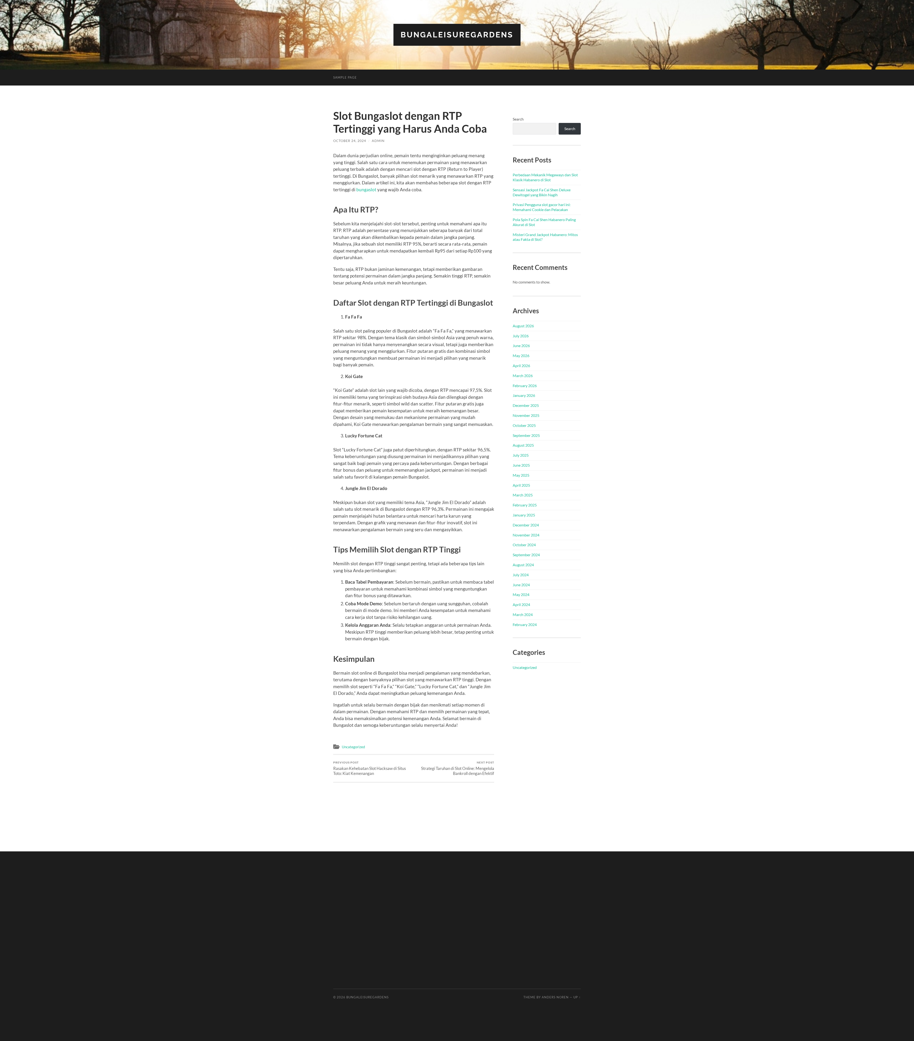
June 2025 (521, 465)
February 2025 (525, 505)
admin (378, 141)
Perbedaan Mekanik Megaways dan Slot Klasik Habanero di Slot (545, 177)
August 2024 (523, 564)
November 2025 (526, 415)
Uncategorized (353, 747)
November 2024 (526, 535)
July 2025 (521, 455)
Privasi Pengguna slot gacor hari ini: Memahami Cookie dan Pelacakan (542, 207)
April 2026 (521, 365)
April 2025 (521, 485)
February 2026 (525, 385)
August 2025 (523, 445)
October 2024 (524, 544)
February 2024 (525, 624)
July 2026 (521, 336)
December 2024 (526, 525)
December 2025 (526, 405)
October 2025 (524, 425)
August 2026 (523, 325)
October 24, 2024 (349, 141)
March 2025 (523, 495)
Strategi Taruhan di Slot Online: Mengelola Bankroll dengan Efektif (457, 768)
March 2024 (523, 614)
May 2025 (521, 475)
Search (518, 119)
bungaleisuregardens (457, 34)
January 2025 (524, 515)
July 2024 (521, 574)
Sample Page (345, 77)
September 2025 (526, 435)
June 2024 (521, 584)
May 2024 (521, 594)
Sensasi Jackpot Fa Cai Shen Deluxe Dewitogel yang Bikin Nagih (542, 192)
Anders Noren (555, 997)
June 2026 (521, 345)
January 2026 (524, 395)
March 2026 (523, 375)
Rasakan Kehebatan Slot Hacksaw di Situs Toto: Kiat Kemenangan (369, 768)
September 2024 (526, 554)
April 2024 (521, 604)
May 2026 (521, 355)
